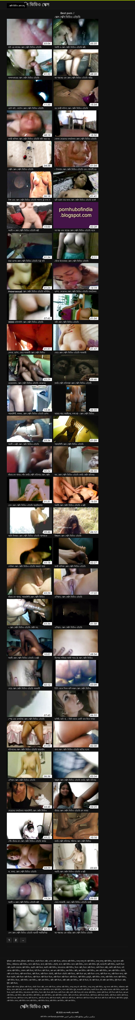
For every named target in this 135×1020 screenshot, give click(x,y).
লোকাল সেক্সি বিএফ (27, 970)
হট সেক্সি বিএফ (94, 980)
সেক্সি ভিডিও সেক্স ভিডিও (28, 980)
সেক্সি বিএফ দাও (105, 973)
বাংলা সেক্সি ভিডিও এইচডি (49, 964)
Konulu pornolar (57, 1017)
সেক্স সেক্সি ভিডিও (101, 970)
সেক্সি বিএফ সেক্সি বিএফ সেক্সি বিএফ (65, 977)
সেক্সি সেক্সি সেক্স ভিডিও (70, 980)
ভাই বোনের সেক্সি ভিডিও (88, 992)
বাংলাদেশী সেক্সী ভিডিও (107, 964)
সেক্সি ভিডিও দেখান (98, 977)
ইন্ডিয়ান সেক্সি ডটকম (13, 961)
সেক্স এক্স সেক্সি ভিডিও (57, 970)
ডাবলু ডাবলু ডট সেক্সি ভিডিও (85, 961)
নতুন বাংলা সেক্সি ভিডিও (111, 987)
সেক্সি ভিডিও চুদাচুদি (84, 977)
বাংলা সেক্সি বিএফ (34, 964)
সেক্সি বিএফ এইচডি (46, 973)
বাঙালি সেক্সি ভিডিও (50, 967)
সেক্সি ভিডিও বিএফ (13, 980)
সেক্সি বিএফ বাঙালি (54, 998)
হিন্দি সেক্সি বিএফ (12, 983)
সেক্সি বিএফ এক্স (81, 973)
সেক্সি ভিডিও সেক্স (45, 1017)
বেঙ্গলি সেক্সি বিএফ (115, 967)
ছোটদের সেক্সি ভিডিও (68, 961)
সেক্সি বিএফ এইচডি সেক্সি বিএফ (64, 973)
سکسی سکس (89, 1017)
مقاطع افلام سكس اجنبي (73, 1017)
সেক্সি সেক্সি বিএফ (55, 980)
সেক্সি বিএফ (35, 973)
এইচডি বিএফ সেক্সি (41, 961)
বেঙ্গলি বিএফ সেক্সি (102, 967)
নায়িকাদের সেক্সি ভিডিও (19, 964)
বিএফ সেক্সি (78, 967)
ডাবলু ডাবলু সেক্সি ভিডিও (104, 961)
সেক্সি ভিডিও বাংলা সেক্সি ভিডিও (115, 977)
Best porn (67, 13)
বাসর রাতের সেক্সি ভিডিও (66, 967)
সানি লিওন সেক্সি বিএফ (41, 970)
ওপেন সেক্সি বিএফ (55, 961)
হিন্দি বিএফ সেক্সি (120, 980)
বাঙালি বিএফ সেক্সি (96, 989)
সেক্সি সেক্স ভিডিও (43, 980)
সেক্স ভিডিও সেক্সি (71, 970)
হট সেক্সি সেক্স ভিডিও (107, 980)
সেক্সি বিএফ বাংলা (117, 973)
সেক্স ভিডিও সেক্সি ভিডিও (86, 970)
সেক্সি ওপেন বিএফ (13, 973)
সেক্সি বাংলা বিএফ (25, 973)
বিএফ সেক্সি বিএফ (89, 967)
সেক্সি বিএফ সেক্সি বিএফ (24, 977)
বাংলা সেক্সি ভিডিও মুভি (91, 964)
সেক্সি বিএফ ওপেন (93, 973)
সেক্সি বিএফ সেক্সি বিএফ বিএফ (42, 977)
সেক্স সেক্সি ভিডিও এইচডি (116, 970)
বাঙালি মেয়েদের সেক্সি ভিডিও (20, 967)
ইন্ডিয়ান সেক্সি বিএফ (27, 961)
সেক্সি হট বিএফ (83, 980)
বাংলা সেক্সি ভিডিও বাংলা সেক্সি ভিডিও (71, 964)
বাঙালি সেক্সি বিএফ (37, 967)
